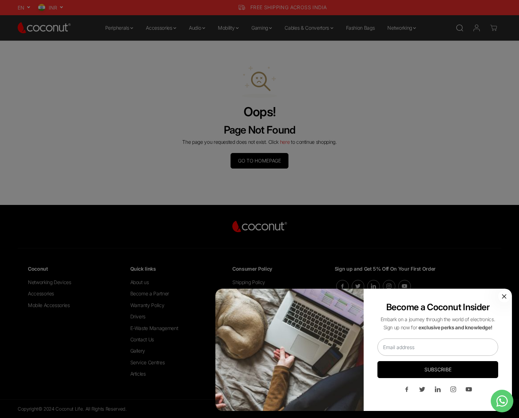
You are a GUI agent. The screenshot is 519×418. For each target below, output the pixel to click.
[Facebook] (406, 389)
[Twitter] (422, 389)
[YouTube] (469, 389)
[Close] (504, 296)
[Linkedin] (438, 389)
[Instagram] (453, 389)
